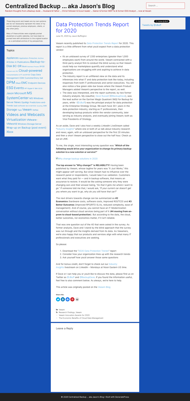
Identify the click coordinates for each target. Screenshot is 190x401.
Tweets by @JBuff (151, 25)
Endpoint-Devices (36, 83)
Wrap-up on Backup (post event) (26, 127)
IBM (36, 88)
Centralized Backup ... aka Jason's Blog (60, 6)
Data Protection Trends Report (102, 43)
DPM (10, 82)
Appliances (12, 57)
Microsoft (20, 93)
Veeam (62, 310)
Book (24, 66)
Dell (41, 78)
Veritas (35, 110)
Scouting (40, 106)
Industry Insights (65, 129)
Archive (41, 58)
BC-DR (17, 66)
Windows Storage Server (29, 124)
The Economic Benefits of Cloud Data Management (81, 318)
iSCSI (40, 88)
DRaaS (18, 83)
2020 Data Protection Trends (93, 251)
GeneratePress (122, 397)
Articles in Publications (18, 62)
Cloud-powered (30, 70)
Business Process (33, 66)
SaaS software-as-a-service (25, 106)
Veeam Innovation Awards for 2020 (74, 315)
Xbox (9, 131)
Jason (10, 93)
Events (19, 88)
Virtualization (16, 119)
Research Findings (67, 312)
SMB (45, 106)
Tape (20, 110)
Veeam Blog (104, 287)
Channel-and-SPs (12, 71)
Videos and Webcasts (25, 114)
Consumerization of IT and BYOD (18, 75)
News (17, 102)
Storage (11, 109)
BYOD (42, 66)
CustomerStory (32, 78)
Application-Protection (28, 58)
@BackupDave (117, 96)
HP (25, 88)
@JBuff (81, 102)
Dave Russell (102, 96)
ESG (9, 88)
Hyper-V (30, 88)
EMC (24, 82)
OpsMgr (25, 102)
